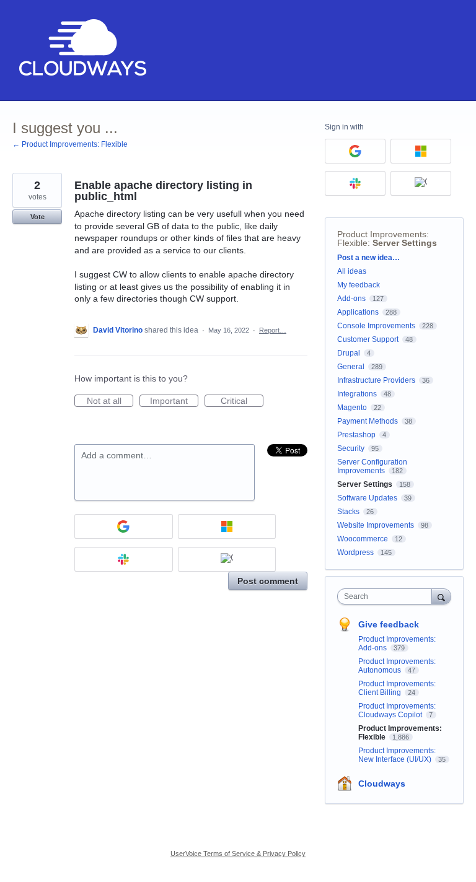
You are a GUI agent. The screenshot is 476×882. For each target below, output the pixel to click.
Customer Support (368, 339)
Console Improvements (376, 325)
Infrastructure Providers (376, 380)
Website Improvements (375, 525)
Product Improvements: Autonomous (397, 666)
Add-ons (351, 298)
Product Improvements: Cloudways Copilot (397, 710)
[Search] (441, 596)
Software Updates (367, 498)
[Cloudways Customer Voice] (81, 50)
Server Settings (404, 243)
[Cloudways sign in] (227, 559)
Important (174, 401)
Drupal (348, 353)
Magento (352, 407)
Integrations (357, 394)
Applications (358, 312)
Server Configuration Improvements (372, 466)
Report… (272, 330)
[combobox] (387, 596)
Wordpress (355, 552)
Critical (242, 401)
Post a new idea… (368, 257)
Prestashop (356, 434)
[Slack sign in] (123, 559)
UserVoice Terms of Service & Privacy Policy (238, 853)
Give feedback (388, 624)
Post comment (267, 581)
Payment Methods (367, 421)
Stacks (348, 511)
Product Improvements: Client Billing (397, 688)
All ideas (351, 271)
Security (350, 448)
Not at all (110, 401)
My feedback (358, 285)
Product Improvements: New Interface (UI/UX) (397, 755)
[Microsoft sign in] (227, 526)
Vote (37, 216)
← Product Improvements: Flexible (70, 144)
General (350, 366)
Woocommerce (362, 539)
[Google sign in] (123, 526)
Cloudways (381, 783)
